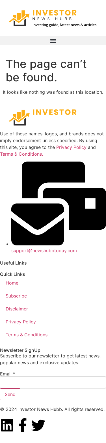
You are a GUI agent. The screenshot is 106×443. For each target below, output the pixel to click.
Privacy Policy (71, 147)
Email (7, 374)
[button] (53, 40)
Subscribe (16, 296)
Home (12, 283)
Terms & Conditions (26, 334)
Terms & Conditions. (21, 154)
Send (10, 394)
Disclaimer (17, 309)
